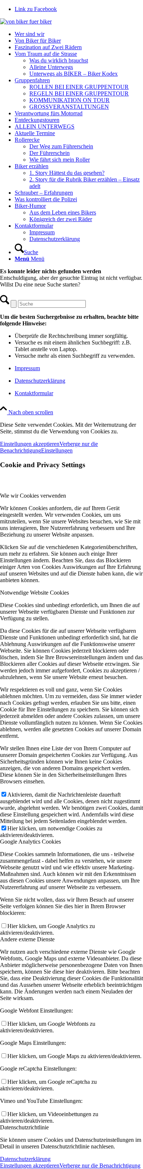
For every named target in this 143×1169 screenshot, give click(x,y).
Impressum (27, 368)
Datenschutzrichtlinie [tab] (24, 1127)
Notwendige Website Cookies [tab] (34, 592)
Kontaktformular (34, 393)
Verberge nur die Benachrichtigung (99, 1165)
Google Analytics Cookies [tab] (30, 841)
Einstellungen (57, 450)
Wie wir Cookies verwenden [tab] (33, 496)
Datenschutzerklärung (40, 381)
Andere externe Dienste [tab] (27, 939)
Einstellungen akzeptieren (29, 444)
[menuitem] (79, 34)
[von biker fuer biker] (26, 21)
